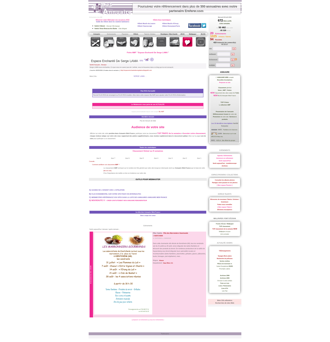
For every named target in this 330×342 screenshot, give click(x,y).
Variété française (95, 64)
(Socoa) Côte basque (107, 26)
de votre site (225, 114)
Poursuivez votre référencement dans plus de (187, 8)
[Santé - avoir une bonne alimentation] (95, 49)
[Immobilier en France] (148, 49)
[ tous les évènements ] (156, 320)
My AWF (161, 111)
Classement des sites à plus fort (226, 93)
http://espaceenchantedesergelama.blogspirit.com (136, 70)
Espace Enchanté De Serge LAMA (114, 61)
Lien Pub (224, 291)
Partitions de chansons (230, 129)
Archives (225, 166)
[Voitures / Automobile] (174, 49)
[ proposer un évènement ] (140, 320)
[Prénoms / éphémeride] (134, 49)
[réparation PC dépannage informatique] (108, 49)
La (224, 105)
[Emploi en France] (121, 49)
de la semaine (224, 234)
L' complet (225, 77)
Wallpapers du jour (224, 231)
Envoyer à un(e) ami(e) (224, 280)
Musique (103, 64)
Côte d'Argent (110, 28)
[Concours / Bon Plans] (161, 49)
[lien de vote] (107, 170)
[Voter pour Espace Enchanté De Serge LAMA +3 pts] (152, 60)
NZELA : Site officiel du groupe (225, 140)
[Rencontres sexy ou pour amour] (187, 49)
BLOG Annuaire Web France (227, 95)
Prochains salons (224, 269)
